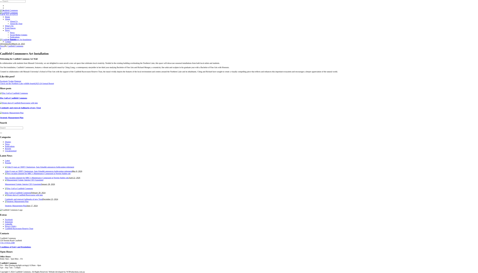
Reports (8, 149)
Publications (10, 146)
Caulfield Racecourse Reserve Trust (19, 228)
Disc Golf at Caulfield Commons (13, 98)
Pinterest (17, 81)
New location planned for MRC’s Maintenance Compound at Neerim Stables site (37, 178)
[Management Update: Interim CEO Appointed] (24, 180)
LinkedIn (8, 224)
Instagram (9, 222)
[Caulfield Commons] (9, 11)
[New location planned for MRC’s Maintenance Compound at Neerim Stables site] (38, 173)
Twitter (11, 81)
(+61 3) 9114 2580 (7, 243)
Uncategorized (10, 151)
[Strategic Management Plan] (12, 113)
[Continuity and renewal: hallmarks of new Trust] (19, 103)
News (2, 46)
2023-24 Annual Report (44, 83)
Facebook (4, 81)
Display (8, 142)
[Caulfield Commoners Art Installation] (15, 40)
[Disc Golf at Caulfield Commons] (14, 93)
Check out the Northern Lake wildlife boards (17, 83)
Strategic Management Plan (11, 118)
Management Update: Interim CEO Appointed (23, 184)
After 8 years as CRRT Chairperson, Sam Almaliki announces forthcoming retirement (38, 171)
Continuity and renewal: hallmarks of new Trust (20, 108)
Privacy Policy (10, 226)
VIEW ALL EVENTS (9, 14)
